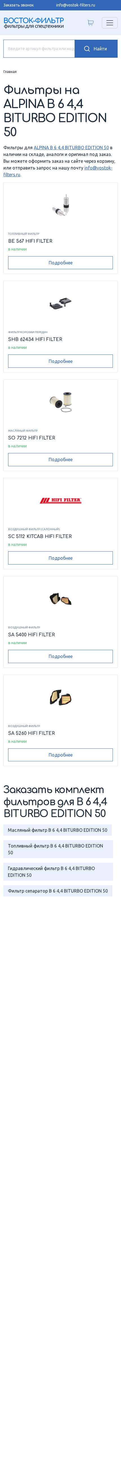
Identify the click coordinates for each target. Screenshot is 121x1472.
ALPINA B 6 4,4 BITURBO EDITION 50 (71, 147)
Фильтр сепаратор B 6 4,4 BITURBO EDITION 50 (58, 890)
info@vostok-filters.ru (75, 5)
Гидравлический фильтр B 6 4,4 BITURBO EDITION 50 (51, 872)
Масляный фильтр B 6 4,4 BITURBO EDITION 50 (57, 830)
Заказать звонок (18, 5)
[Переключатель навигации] (110, 22)
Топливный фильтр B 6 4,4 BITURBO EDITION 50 (55, 849)
